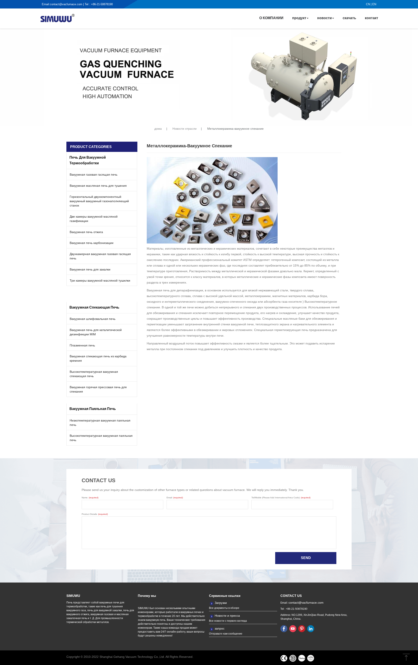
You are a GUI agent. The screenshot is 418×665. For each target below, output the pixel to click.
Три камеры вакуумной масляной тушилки (100, 280)
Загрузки (221, 603)
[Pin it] (301, 628)
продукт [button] (299, 18)
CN (368, 4)
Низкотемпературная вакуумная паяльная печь (100, 423)
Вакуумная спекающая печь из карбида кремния (98, 358)
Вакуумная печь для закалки (90, 269)
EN (374, 4)
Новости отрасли (184, 128)
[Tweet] (292, 628)
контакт (371, 18)
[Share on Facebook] (283, 628)
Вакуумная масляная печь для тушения (98, 185)
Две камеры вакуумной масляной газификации (94, 219)
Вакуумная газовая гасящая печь (93, 174)
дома (158, 128)
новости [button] (324, 18)
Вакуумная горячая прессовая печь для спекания (98, 389)
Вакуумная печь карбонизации (91, 243)
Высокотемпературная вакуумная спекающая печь (94, 374)
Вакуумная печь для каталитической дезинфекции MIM (96, 332)
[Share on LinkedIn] (310, 628)
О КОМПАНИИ (271, 18)
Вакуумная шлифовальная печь (92, 319)
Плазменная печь (82, 345)
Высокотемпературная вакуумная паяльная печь (101, 438)
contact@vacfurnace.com (66, 4)
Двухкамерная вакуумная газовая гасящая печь (100, 256)
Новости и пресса (227, 615)
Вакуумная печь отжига (86, 232)
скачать (349, 18)
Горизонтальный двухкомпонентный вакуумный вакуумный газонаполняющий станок (99, 201)
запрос (219, 628)
